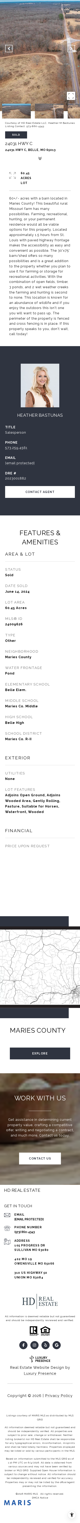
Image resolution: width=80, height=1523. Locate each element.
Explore (40, 1053)
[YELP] (45, 1345)
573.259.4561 (16, 448)
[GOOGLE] (57, 1345)
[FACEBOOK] (23, 1345)
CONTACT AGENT (40, 492)
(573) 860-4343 (24, 1232)
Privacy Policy (59, 1395)
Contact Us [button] (40, 1158)
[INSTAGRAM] (34, 1345)
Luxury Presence (40, 1373)
